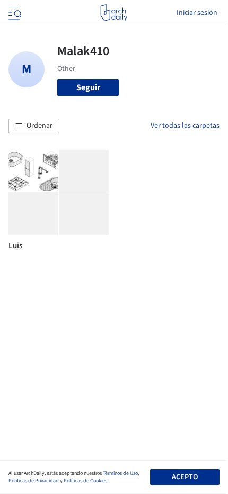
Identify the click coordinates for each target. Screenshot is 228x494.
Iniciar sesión (197, 12)
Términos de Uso (120, 473)
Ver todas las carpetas (185, 125)
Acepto (185, 477)
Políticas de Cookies (85, 480)
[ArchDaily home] (113, 12)
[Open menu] (13, 12)
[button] (33, 126)
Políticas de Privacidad (33, 480)
